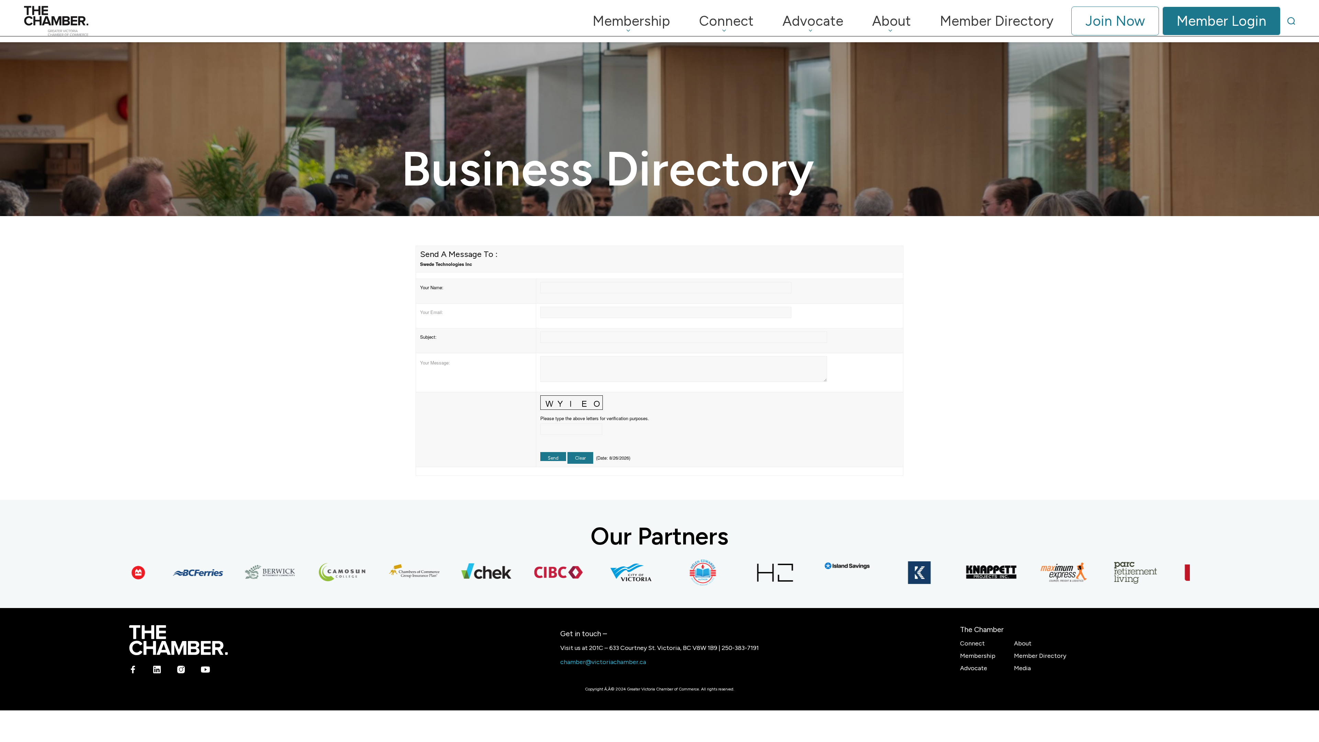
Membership (977, 656)
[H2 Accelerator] (745, 572)
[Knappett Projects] (962, 572)
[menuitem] (631, 21)
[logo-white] (178, 640)
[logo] (56, 21)
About (1022, 643)
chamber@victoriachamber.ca (603, 662)
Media (1022, 668)
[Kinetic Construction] (890, 572)
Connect (972, 643)
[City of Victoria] (601, 572)
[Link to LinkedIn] (157, 670)
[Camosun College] (313, 572)
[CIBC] (529, 572)
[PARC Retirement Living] (1106, 572)
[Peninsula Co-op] (1178, 572)
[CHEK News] (457, 572)
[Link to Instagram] (181, 670)
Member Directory (1040, 656)
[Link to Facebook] (133, 670)
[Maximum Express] (1034, 572)
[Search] (1291, 21)
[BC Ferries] (168, 572)
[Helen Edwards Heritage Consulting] (673, 572)
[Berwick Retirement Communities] (241, 572)
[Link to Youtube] (205, 670)
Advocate (973, 668)
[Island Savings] (818, 566)
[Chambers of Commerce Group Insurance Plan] (385, 572)
